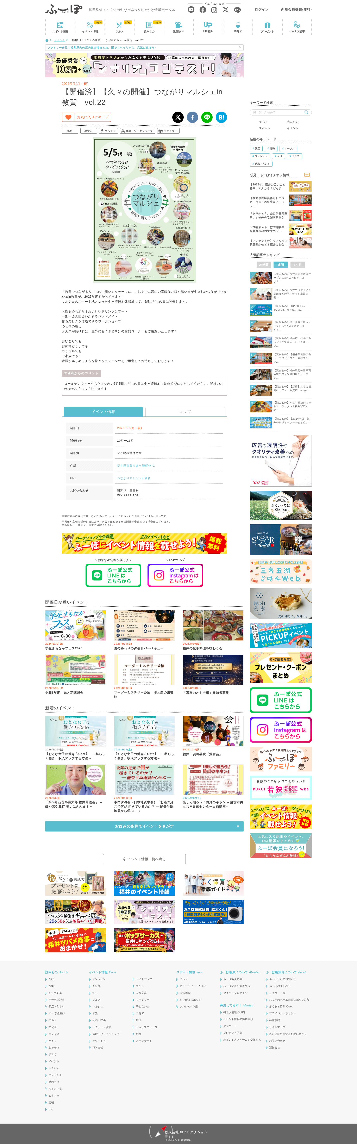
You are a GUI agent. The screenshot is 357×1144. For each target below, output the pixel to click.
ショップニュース (146, 1027)
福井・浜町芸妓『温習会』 (203, 754)
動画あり (178, 31)
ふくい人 (54, 1068)
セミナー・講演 (101, 1027)
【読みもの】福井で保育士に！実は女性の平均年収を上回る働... (292, 294)
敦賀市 (88, 131)
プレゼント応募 (232, 1032)
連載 (51, 1102)
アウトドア (99, 1040)
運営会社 (274, 1047)
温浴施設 (185, 992)
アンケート (230, 1025)
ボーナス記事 (297, 31)
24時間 (264, 265)
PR (50, 1109)
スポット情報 (189, 972)
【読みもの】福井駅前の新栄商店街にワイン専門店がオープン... (292, 374)
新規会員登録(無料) (296, 9)
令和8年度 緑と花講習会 (64, 692)
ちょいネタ (55, 1088)
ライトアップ (144, 979)
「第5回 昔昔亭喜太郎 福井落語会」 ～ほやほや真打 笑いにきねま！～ (74, 804)
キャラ (140, 985)
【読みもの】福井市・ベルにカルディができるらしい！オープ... (292, 342)
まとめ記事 (55, 992)
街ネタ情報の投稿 (234, 1012)
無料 (70, 131)
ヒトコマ (54, 1095)
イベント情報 (103, 412)
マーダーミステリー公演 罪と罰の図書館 (144, 694)
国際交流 (141, 992)
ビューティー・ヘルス (193, 985)
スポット (60, 31)
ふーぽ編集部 (57, 1013)
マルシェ (110, 131)
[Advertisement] (281, 70)
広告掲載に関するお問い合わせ (288, 1033)
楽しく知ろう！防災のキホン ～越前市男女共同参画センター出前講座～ (213, 804)
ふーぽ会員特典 (232, 979)
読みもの (149, 31)
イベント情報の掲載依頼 (238, 1019)
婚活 (138, 1020)
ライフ (53, 1040)
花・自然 (97, 1047)
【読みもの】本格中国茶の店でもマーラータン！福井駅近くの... (292, 406)
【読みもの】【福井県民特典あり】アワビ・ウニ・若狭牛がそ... (292, 358)
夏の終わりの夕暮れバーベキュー (139, 648)
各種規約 (274, 1020)
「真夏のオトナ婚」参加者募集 (206, 692)
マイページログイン (235, 992)
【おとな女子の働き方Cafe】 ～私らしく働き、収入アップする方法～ (75, 756)
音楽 (95, 1013)
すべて (263, 121)
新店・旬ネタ (57, 1006)
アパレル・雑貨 (189, 1006)
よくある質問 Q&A (280, 1006)
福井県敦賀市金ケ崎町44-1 (136, 465)
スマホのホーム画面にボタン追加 (289, 999)
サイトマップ (277, 1027)
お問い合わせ (277, 1040)
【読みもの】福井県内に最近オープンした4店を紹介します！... (292, 277)
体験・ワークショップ (139, 131)
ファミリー (170, 131)
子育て (238, 31)
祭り (95, 992)
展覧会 (96, 985)
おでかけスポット (190, 999)
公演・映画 (99, 1020)
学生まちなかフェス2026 (63, 648)
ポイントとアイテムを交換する (242, 1039)
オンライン (99, 979)
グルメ (119, 31)
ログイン (262, 9)
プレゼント (267, 31)
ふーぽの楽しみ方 (280, 985)
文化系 (53, 1027)
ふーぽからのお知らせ (282, 979)
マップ (185, 412)
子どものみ (142, 1006)
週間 (281, 265)
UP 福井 (208, 31)
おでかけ (54, 1047)
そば (51, 979)
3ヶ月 (298, 265)
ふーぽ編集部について (286, 972)
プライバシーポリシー (282, 1013)
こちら (122, 516)
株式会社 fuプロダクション (186, 1132)
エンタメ (54, 1033)
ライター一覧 (277, 992)
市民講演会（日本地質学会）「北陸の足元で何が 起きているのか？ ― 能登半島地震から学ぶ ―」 (144, 806)
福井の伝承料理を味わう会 (203, 648)
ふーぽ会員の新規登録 (236, 985)
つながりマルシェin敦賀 (134, 478)
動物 (138, 1033)
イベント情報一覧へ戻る (146, 859)
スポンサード (144, 1040)
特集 (51, 985)
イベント (90, 31)
